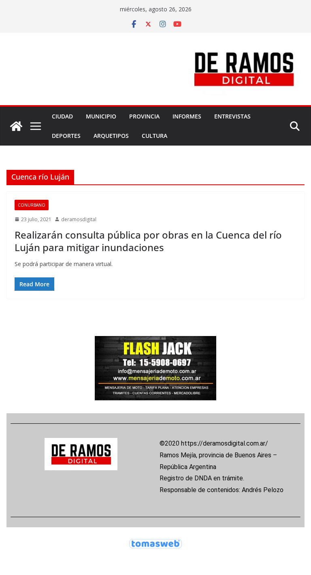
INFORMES (187, 116)
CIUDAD (62, 116)
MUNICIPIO (101, 116)
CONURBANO (31, 205)
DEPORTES (66, 136)
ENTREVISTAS (232, 116)
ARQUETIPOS (111, 136)
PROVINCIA (144, 116)
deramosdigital (78, 219)
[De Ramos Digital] (16, 126)
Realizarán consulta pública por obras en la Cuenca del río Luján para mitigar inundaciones (148, 241)
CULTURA (154, 136)
